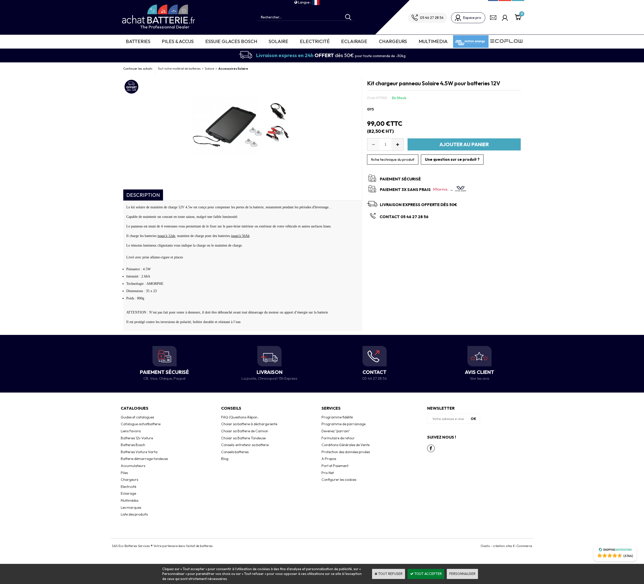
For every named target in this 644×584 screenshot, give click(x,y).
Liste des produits (134, 514)
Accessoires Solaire (233, 68)
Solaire (278, 41)
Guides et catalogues (137, 417)
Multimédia (129, 500)
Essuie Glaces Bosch (231, 41)
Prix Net (327, 473)
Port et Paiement (334, 465)
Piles (124, 473)
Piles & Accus (178, 41)
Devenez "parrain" (335, 431)
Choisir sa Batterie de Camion (244, 431)
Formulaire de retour (338, 438)
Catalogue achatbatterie (140, 424)
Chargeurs (393, 41)
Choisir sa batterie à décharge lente (249, 424)
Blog (224, 458)
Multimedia (433, 41)
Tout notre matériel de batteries (179, 68)
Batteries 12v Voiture (137, 438)
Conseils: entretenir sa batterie (245, 445)
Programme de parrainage (343, 424)
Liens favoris (131, 431)
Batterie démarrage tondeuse (144, 458)
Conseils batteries (235, 452)
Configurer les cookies (338, 479)
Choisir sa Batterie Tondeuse (243, 438)
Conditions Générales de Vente (345, 445)
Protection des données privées (345, 452)
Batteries (138, 41)
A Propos (328, 458)
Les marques (131, 507)
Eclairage (354, 41)
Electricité (315, 41)
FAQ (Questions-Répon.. (240, 417)
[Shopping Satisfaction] (615, 550)
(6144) (628, 556)
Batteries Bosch (133, 445)
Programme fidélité (337, 417)
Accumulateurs (133, 465)
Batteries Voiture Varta (139, 452)
